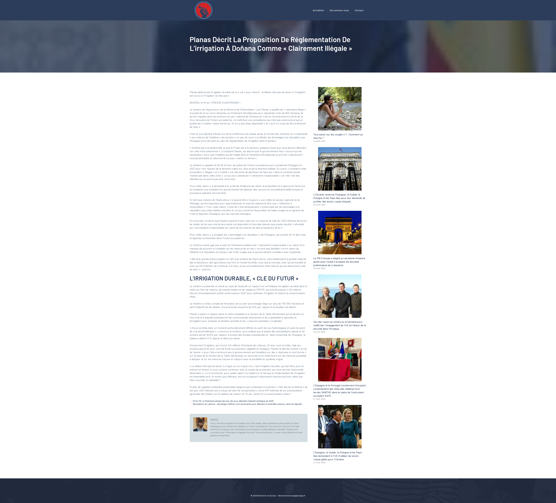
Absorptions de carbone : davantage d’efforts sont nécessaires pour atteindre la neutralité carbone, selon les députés (247, 404)
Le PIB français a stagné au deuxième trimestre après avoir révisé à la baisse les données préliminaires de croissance (339, 262)
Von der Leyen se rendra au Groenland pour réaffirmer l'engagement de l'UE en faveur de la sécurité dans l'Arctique (339, 325)
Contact (359, 10)
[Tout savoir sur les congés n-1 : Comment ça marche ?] (340, 128)
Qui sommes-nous (339, 10)
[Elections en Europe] (204, 10)
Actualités (318, 10)
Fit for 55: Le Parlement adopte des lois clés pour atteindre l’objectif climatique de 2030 (233, 401)
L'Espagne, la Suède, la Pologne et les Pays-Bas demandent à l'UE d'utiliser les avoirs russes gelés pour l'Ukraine (337, 456)
